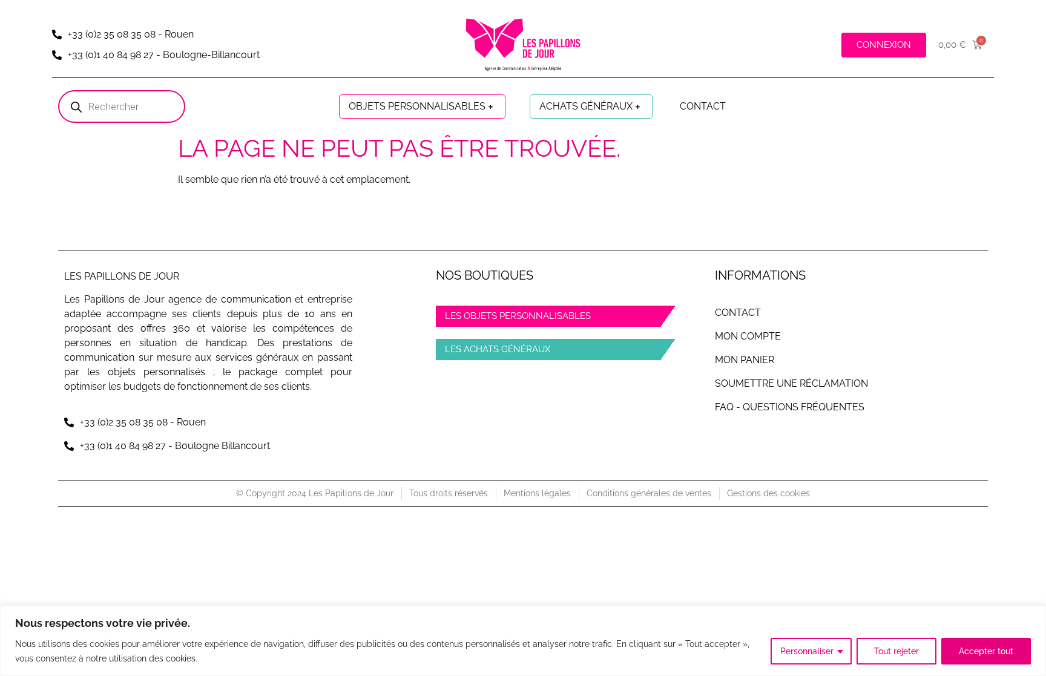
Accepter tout (986, 651)
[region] (523, 640)
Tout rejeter (896, 651)
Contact (703, 106)
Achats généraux (586, 106)
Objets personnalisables (417, 106)
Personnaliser (807, 651)
